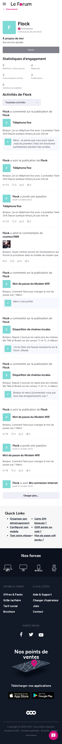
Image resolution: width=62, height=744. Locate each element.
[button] (6, 185)
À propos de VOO (11, 731)
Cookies (54, 731)
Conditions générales (30, 731)
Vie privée (45, 731)
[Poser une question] (53, 735)
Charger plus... (31, 495)
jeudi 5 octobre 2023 (22, 199)
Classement (12, 9)
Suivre (31, 50)
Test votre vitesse (20, 535)
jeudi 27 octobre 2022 (23, 448)
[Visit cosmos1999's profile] (7, 244)
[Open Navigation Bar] (5, 4)
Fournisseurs (31, 735)
